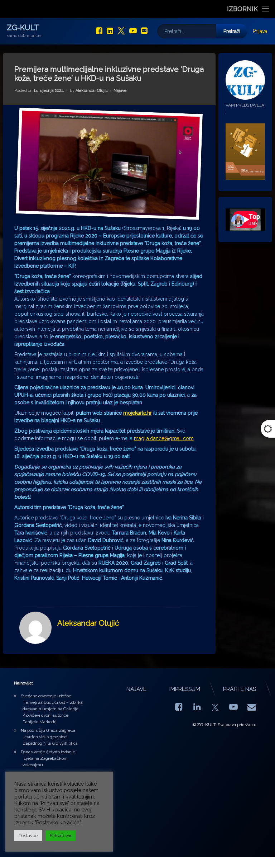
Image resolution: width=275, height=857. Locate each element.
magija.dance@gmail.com (164, 438)
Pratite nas (239, 689)
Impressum (184, 689)
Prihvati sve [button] (60, 835)
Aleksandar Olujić (92, 90)
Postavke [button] (28, 835)
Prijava (260, 31)
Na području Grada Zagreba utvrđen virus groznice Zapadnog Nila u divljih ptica (49, 737)
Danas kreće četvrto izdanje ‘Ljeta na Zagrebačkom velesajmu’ (48, 758)
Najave (120, 90)
